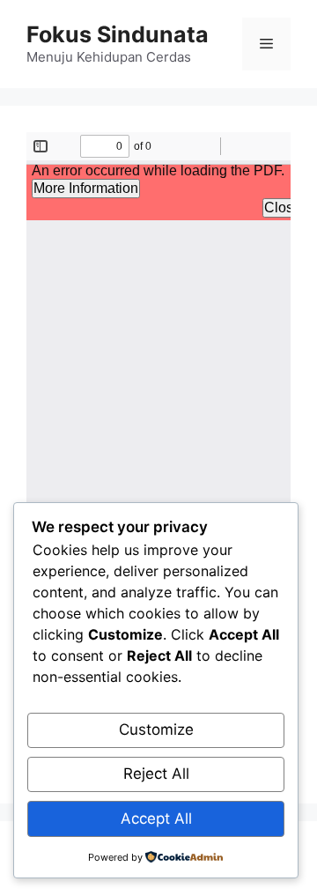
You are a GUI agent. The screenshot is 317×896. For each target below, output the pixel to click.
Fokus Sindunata (117, 34)
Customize (156, 729)
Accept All (156, 818)
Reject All (156, 773)
